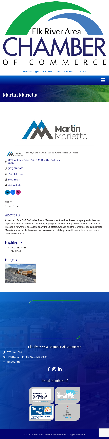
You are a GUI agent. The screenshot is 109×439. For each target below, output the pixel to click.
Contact (81, 71)
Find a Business (64, 71)
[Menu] (103, 80)
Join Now (48, 71)
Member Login (31, 71)
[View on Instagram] (18, 194)
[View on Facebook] (12, 194)
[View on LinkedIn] (7, 194)
